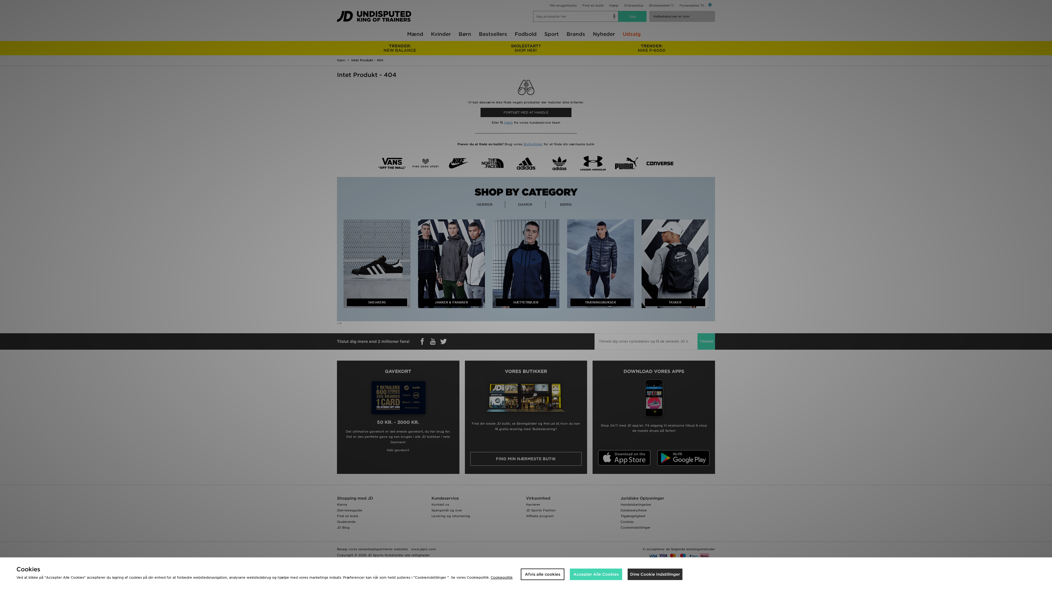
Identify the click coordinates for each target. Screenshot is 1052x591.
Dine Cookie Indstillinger (655, 574)
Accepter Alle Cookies (596, 574)
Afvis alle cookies (542, 574)
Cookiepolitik (502, 577)
